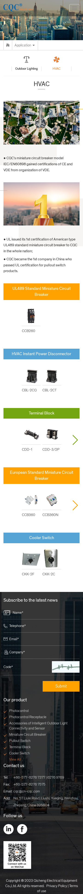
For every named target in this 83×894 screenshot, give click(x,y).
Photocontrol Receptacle (27, 717)
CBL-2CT (49, 390)
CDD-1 (27, 449)
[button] (75, 440)
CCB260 (28, 331)
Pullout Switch (19, 740)
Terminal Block (20, 747)
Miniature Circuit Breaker (27, 734)
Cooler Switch (19, 753)
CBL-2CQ (29, 390)
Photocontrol (19, 710)
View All (15, 759)
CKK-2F (28, 574)
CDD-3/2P (50, 449)
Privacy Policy (56, 886)
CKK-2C (48, 574)
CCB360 (28, 515)
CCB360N (50, 515)
